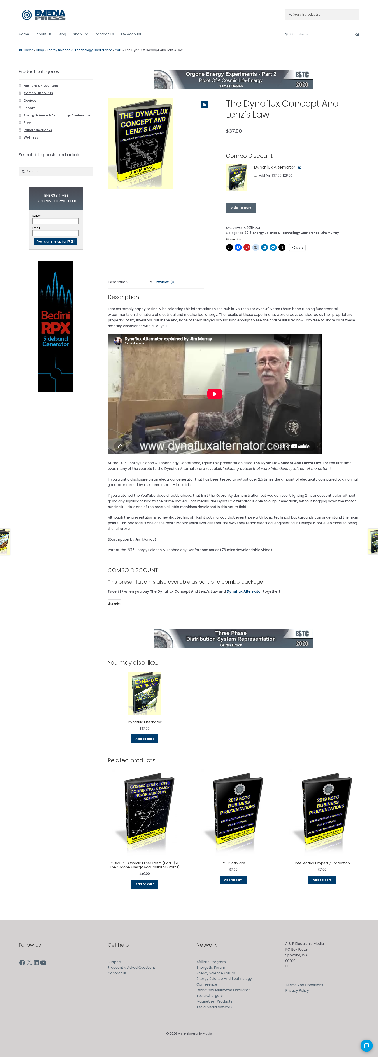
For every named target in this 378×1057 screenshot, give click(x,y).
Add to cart (241, 207)
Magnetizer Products (214, 1001)
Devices (30, 100)
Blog (62, 34)
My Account (131, 34)
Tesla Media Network (214, 1007)
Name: (36, 216)
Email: (36, 228)
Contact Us (104, 34)
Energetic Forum (210, 967)
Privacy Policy (297, 990)
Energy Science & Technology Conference (79, 50)
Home (24, 34)
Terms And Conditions (304, 985)
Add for (275, 175)
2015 (118, 50)
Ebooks (29, 108)
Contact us (117, 973)
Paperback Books (38, 130)
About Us (44, 34)
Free (27, 122)
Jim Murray (330, 233)
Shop (77, 34)
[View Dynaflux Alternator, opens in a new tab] (299, 167)
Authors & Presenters (41, 85)
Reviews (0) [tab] (166, 282)
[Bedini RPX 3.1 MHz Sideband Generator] (55, 326)
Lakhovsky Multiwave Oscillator (223, 990)
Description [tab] (118, 282)
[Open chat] (366, 1046)
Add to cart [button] (144, 739)
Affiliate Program (211, 961)
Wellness (31, 137)
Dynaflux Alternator (244, 591)
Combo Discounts (38, 93)
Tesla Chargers (209, 995)
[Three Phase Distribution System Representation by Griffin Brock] (233, 638)
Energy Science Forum (215, 973)
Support (115, 961)
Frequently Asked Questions (132, 967)
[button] (204, 104)
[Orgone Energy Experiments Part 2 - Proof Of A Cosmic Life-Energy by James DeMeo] (233, 79)
